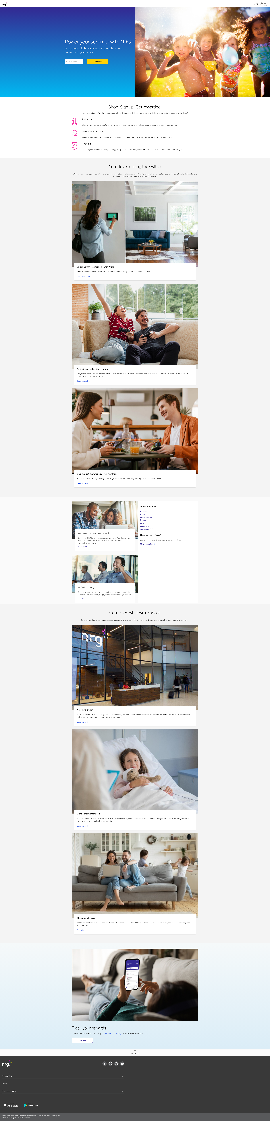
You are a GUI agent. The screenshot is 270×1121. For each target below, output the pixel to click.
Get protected (82, 381)
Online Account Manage (113, 1033)
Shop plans (81, 930)
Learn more (81, 483)
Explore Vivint (82, 276)
